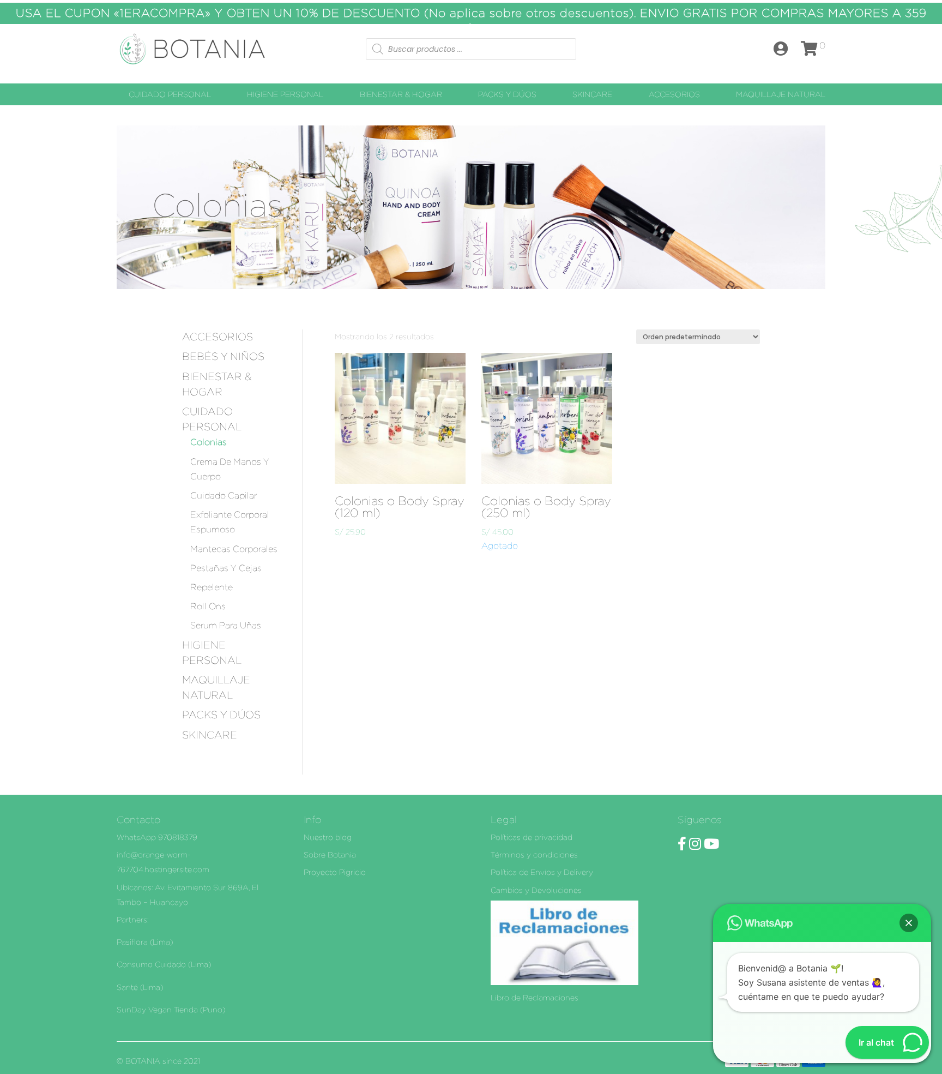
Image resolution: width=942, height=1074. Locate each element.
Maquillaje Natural (780, 94)
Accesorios (674, 94)
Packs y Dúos (507, 94)
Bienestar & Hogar (401, 94)
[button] (908, 923)
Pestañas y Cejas (226, 568)
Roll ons (208, 606)
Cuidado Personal (170, 94)
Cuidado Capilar (223, 495)
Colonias (208, 442)
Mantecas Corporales (233, 549)
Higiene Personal (285, 94)
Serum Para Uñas (225, 625)
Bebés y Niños (223, 356)
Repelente (211, 587)
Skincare (592, 94)
